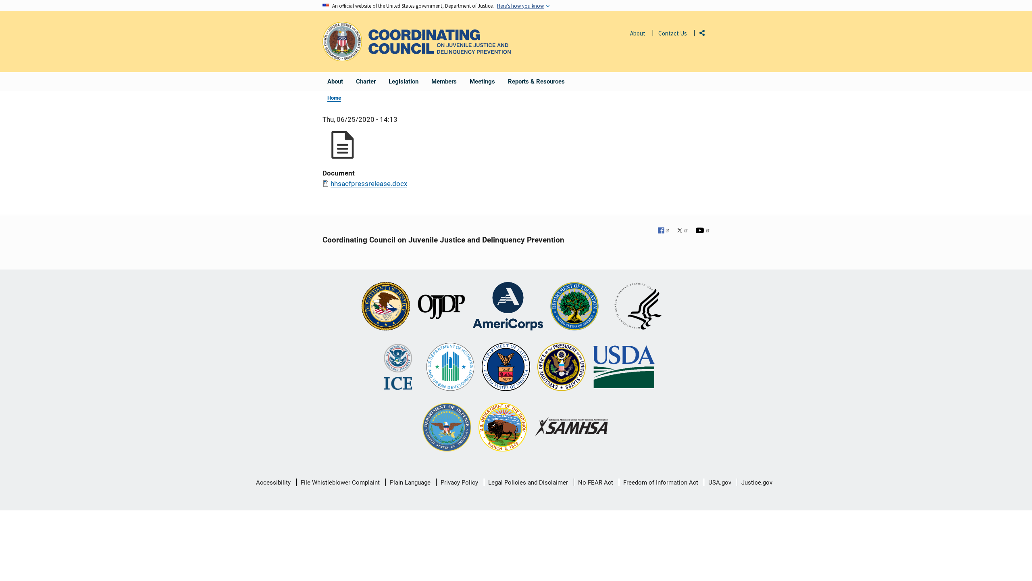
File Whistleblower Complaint (340, 482)
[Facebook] (664, 231)
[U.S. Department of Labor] (506, 368)
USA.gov (719, 482)
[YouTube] (702, 231)
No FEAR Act (595, 482)
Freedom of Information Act (660, 482)
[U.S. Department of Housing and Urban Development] (450, 368)
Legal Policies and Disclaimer (528, 482)
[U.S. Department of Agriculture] (624, 367)
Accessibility (273, 482)
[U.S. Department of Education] (574, 307)
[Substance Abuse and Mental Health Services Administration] (572, 428)
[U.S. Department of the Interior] (503, 428)
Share (705, 34)
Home (334, 98)
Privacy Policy (459, 482)
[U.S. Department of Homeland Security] (398, 368)
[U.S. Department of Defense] (446, 428)
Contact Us (672, 33)
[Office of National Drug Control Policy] (561, 368)
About (637, 33)
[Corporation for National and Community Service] (508, 307)
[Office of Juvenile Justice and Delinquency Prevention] (441, 307)
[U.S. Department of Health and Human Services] (638, 307)
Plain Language (410, 482)
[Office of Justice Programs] (342, 41)
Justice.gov (756, 482)
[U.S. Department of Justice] (386, 307)
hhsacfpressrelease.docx (369, 184)
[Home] (439, 41)
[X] (682, 231)
